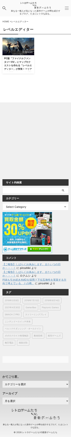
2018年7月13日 (31, 300)
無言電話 (9, 342)
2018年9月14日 (52, 300)
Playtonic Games (50, 307)
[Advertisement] (35, 142)
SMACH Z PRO (12, 314)
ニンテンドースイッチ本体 (18, 321)
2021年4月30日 (12, 307)
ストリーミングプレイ (36, 314)
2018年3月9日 (12, 300)
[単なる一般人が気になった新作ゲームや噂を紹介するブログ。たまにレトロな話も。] (35, 7)
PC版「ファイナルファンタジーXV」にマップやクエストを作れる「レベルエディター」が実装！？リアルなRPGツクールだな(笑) (18, 65)
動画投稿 (38, 335)
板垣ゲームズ (54, 335)
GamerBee (31, 307)
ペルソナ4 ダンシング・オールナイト (23, 328)
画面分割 (23, 342)
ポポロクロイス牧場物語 (16, 335)
